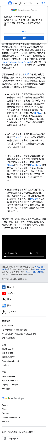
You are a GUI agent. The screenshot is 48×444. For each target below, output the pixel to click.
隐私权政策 (12, 432)
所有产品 (5, 421)
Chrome (5, 409)
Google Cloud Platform (11, 417)
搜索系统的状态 (8, 357)
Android (5, 405)
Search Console (8, 376)
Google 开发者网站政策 (34, 272)
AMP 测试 (6, 389)
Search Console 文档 (10, 361)
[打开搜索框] (37, 3)
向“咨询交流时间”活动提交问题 (14, 330)
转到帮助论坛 (7, 326)
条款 (4, 432)
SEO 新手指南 (7, 353)
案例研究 (5, 365)
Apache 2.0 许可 (39, 269)
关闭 (24, 31)
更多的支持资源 (8, 338)
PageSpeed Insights (10, 385)
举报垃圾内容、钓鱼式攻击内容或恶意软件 (19, 334)
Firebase (5, 413)
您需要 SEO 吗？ (8, 349)
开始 (24, 38)
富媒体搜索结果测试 (10, 381)
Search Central (28, 3)
